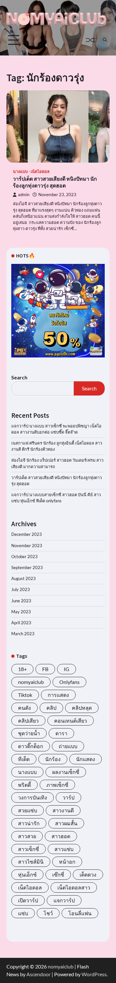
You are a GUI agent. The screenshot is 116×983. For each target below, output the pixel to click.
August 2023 (23, 578)
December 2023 (26, 534)
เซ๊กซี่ (58, 874)
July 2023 (20, 589)
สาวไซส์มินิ (31, 861)
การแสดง (58, 695)
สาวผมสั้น (66, 823)
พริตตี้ (24, 785)
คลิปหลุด (82, 708)
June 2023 (21, 600)
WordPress (94, 974)
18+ (22, 669)
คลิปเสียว (28, 720)
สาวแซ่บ (63, 849)
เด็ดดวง (88, 874)
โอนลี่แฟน (80, 913)
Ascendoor (38, 974)
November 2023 (26, 545)
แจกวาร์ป (64, 900)
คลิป (51, 708)
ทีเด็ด (24, 759)
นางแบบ (20, 171)
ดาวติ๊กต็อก (30, 746)
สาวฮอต (61, 836)
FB (45, 669)
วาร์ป (68, 797)
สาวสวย (27, 836)
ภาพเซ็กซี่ (57, 785)
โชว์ (48, 913)
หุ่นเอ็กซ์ (27, 874)
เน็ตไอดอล (40, 171)
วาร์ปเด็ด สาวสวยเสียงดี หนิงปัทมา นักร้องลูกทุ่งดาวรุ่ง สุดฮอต (55, 182)
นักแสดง (85, 759)
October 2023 (24, 556)
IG (66, 669)
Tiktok (25, 695)
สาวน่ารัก (29, 823)
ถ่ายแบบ (68, 746)
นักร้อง (53, 759)
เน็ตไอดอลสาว (73, 887)
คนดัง (24, 708)
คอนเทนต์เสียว (70, 720)
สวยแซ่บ (27, 810)
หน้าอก (67, 861)
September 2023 (27, 567)
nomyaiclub (31, 682)
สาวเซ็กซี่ (28, 849)
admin (23, 194)
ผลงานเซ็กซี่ (65, 772)
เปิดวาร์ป (28, 900)
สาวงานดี (63, 810)
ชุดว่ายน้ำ (29, 733)
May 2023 (21, 611)
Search (19, 377)
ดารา (61, 733)
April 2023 (21, 622)
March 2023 (22, 633)
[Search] (105, 40)
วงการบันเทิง (32, 797)
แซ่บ (23, 913)
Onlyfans (69, 682)
